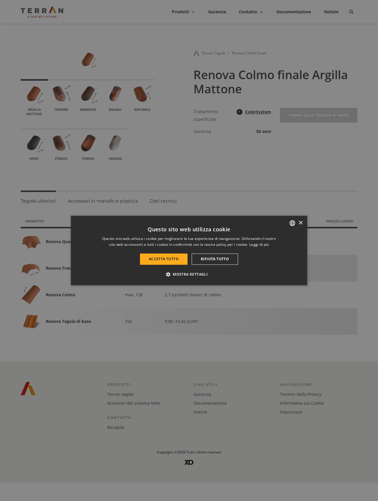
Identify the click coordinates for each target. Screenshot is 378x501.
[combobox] (292, 223)
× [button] (300, 223)
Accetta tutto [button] (164, 258)
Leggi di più (259, 244)
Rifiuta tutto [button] (215, 258)
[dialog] (189, 250)
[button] (189, 274)
